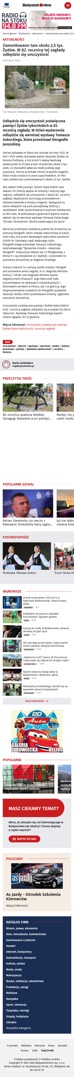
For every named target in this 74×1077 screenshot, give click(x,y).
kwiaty (65, 346)
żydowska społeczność (39, 349)
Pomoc (25, 1050)
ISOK (35, 1050)
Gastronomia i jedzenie (20, 940)
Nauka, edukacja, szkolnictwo (25, 981)
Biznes (26, 678)
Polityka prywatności (26, 1059)
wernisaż (45, 346)
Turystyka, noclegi (17, 1010)
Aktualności (37, 33)
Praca (51, 1045)
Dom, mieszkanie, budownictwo (26, 934)
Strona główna (10, 33)
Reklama (11, 993)
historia (7, 352)
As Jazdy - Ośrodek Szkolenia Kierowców (33, 896)
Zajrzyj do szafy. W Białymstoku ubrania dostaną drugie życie (46, 630)
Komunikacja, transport (21, 957)
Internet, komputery (18, 951)
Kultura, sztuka (15, 963)
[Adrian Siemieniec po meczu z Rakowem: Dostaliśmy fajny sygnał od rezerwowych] (28, 503)
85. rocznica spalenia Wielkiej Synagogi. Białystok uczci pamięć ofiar (26, 416)
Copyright (14, 1062)
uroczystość (9, 346)
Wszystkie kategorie (18, 1028)
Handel (10, 946)
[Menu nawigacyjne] (67, 5)
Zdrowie (11, 1022)
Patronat (40, 1045)
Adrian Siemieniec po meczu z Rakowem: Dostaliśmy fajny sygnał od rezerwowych (27, 522)
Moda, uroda (14, 969)
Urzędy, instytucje (17, 1016)
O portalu (12, 1045)
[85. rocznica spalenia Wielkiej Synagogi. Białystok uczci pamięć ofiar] (28, 398)
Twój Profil (47, 1050)
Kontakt (62, 1045)
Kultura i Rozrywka (31, 664)
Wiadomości (24, 33)
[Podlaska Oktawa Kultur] (27, 556)
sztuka (55, 346)
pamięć (20, 349)
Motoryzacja (14, 975)
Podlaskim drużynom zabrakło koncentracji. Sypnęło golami (41, 615)
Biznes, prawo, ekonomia (22, 928)
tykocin (22, 346)
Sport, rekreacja (16, 1004)
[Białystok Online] (37, 5)
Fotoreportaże (16, 537)
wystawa (33, 346)
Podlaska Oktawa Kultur (19, 573)
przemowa (8, 349)
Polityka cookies (50, 1059)
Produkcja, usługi (17, 987)
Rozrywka (12, 998)
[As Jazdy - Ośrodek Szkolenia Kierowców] (37, 876)
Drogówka (28, 607)
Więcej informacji (17, 905)
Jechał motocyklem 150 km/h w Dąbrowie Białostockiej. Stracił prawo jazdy (44, 600)
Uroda (26, 635)
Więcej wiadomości (35, 701)
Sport (26, 620)
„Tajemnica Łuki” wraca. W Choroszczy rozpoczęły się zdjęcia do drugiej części (46, 659)
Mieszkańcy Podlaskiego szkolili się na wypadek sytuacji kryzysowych (45, 688)
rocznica (58, 349)
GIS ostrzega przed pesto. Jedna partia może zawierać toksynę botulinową (45, 644)
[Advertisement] (37, 451)
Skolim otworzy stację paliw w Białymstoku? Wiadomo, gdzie (40, 673)
